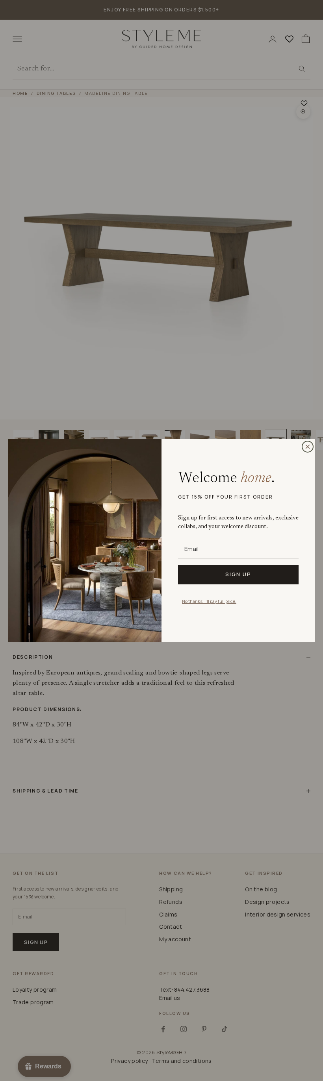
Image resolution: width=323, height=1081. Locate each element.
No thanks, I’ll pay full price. (209, 601)
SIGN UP (238, 574)
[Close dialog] (307, 446)
